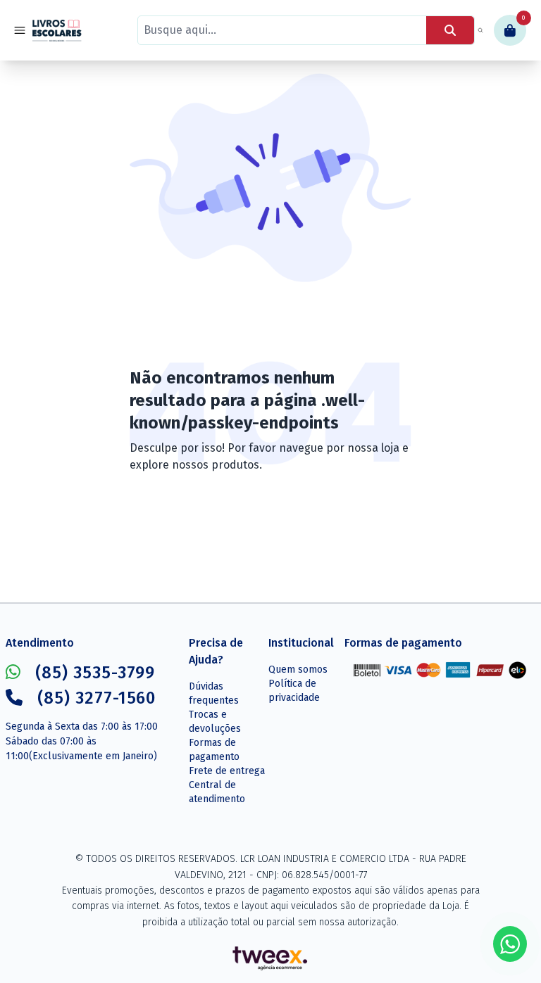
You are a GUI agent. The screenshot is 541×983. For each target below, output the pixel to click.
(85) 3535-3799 (95, 673)
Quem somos (298, 670)
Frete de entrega (227, 771)
